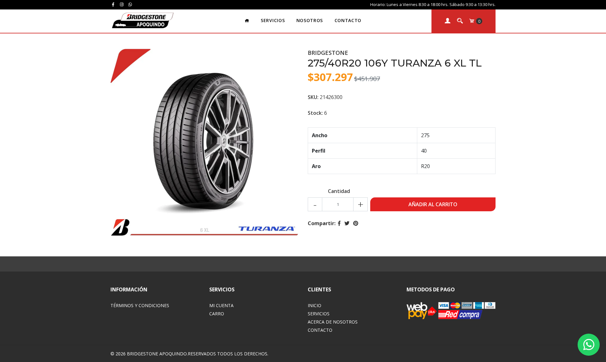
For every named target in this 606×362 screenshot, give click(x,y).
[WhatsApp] (130, 4)
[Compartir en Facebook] (339, 223)
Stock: (315, 112)
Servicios (273, 20)
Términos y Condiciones (139, 305)
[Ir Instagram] (121, 4)
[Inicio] (247, 21)
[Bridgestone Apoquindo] (142, 20)
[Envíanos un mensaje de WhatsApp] (589, 345)
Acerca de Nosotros (333, 322)
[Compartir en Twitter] (346, 223)
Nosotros (309, 20)
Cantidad (339, 191)
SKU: (313, 97)
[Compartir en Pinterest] (355, 223)
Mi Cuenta (221, 305)
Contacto (348, 20)
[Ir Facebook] (113, 4)
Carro (216, 314)
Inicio (314, 305)
